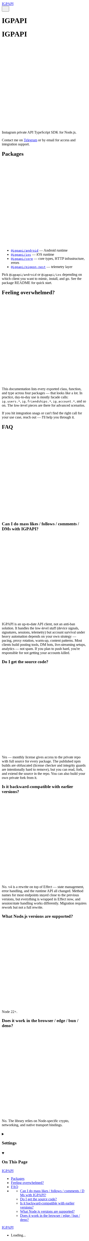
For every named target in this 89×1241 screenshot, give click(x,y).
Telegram (30, 140)
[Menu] (11, 9)
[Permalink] (44, 121)
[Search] (5, 9)
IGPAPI (7, 4)
